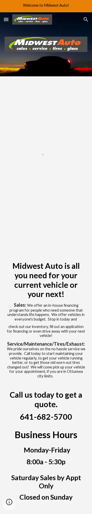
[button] (6, 19)
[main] (46, 373)
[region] (46, 6)
